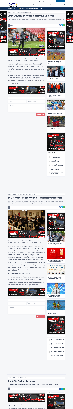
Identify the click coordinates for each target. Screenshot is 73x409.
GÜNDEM (28, 5)
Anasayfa (10, 12)
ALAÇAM (58, 5)
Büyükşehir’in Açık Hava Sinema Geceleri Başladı (30, 8)
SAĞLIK (50, 5)
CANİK (14, 377)
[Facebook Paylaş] (60, 25)
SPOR (54, 5)
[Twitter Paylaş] (62, 25)
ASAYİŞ (32, 5)
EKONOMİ (37, 5)
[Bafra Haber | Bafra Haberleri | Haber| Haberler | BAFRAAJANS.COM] (13, 4)
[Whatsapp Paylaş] (64, 25)
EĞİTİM (46, 5)
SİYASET (42, 5)
